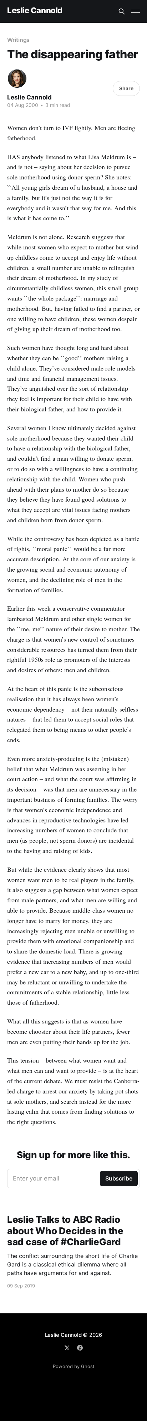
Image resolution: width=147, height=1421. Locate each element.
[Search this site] (121, 11)
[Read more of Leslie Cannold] (17, 78)
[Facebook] (80, 1348)
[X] (67, 1348)
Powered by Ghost (74, 1366)
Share (126, 88)
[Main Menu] (135, 11)
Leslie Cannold (34, 10)
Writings (18, 39)
